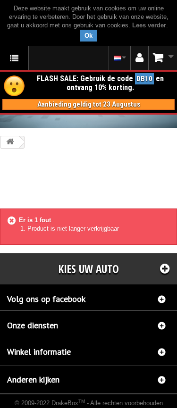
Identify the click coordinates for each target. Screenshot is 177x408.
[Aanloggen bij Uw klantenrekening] (139, 58)
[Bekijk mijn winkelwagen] (163, 58)
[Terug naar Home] (10, 142)
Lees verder (149, 25)
